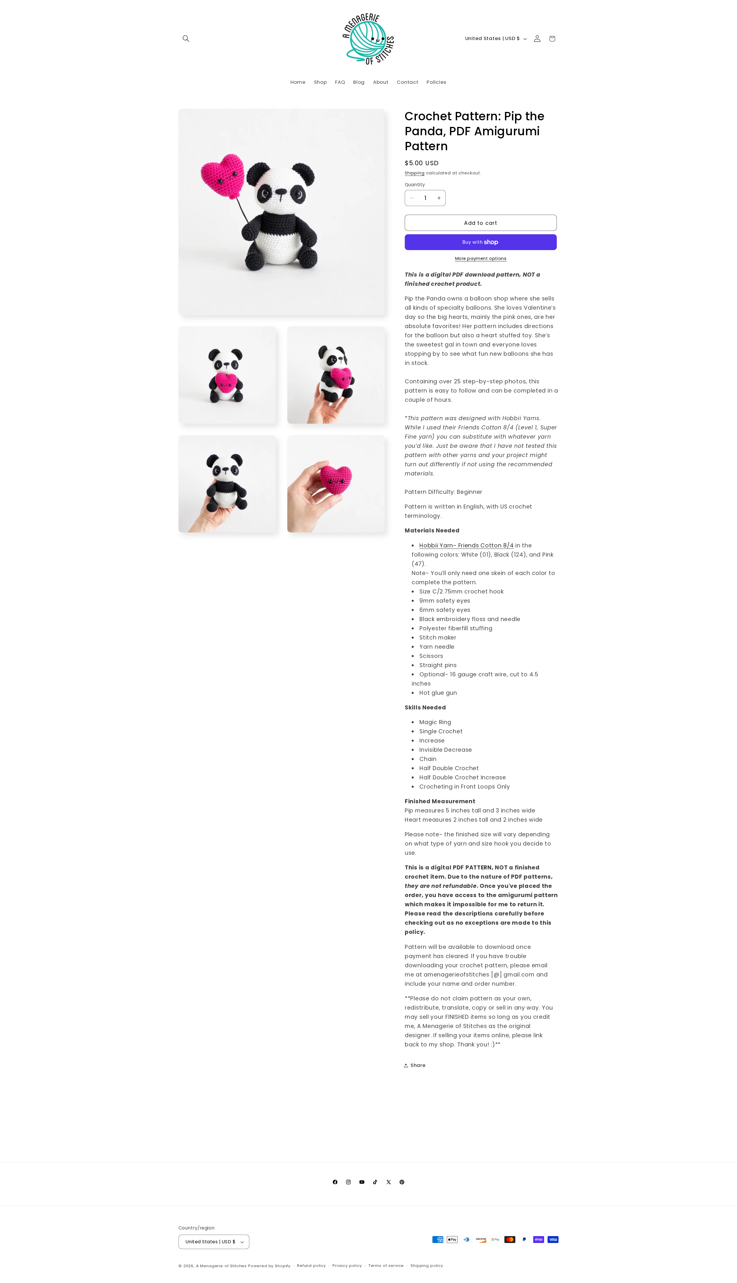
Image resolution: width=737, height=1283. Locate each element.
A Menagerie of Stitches (221, 1266)
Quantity (415, 185)
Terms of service (386, 1265)
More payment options (481, 258)
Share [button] (418, 1065)
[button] (186, 38)
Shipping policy (427, 1265)
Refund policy (311, 1265)
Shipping (415, 173)
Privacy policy (347, 1265)
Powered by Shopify (269, 1266)
